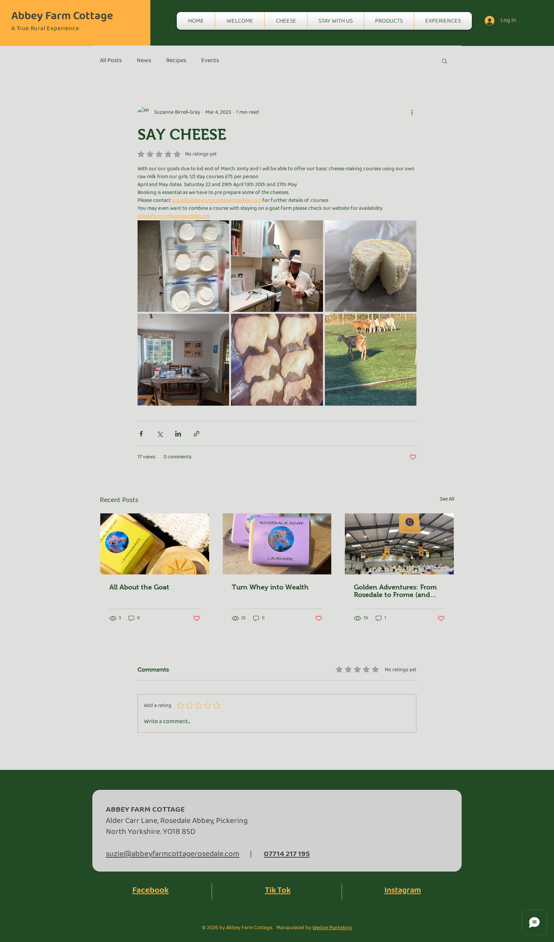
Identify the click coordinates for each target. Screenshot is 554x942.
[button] (444, 61)
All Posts (111, 60)
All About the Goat (139, 587)
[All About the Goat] (154, 543)
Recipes (176, 60)
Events (210, 60)
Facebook (150, 890)
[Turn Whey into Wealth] (277, 543)
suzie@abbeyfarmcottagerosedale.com (172, 854)
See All (447, 499)
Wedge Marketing (332, 928)
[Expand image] (183, 266)
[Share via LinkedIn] (178, 433)
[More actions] (411, 112)
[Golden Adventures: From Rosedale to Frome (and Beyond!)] (399, 543)
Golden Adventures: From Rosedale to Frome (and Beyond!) (395, 590)
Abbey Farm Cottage (62, 16)
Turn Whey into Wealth (270, 587)
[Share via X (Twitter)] (159, 433)
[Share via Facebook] (141, 433)
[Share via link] (196, 433)
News (144, 60)
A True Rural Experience (45, 28)
